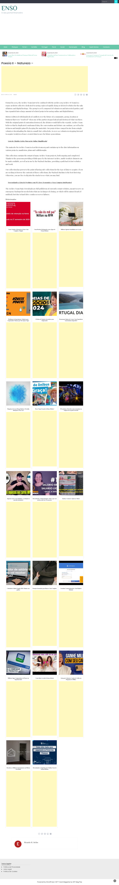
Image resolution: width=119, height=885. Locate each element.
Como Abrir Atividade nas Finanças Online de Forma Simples (22, 56)
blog (15, 94)
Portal (24, 47)
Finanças (15, 47)
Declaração (73, 47)
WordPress (50, 882)
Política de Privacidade (12, 867)
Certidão (34, 47)
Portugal (45, 47)
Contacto (106, 47)
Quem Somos (93, 47)
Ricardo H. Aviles (31, 842)
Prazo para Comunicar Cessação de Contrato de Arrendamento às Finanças (99, 56)
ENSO (9, 8)
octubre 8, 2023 (7, 94)
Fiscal (54, 47)
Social (62, 47)
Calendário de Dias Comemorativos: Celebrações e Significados (61, 56)
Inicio (5, 47)
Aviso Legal (8, 869)
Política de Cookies (10, 871)
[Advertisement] (59, 31)
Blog (83, 47)
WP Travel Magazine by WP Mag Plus (68, 882)
